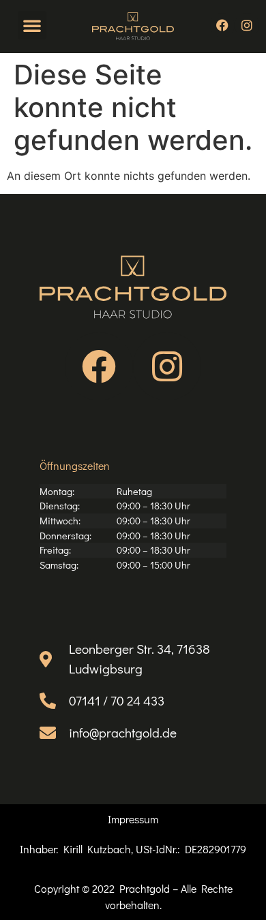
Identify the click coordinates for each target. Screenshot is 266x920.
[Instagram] (247, 25)
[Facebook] (222, 25)
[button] (32, 25)
